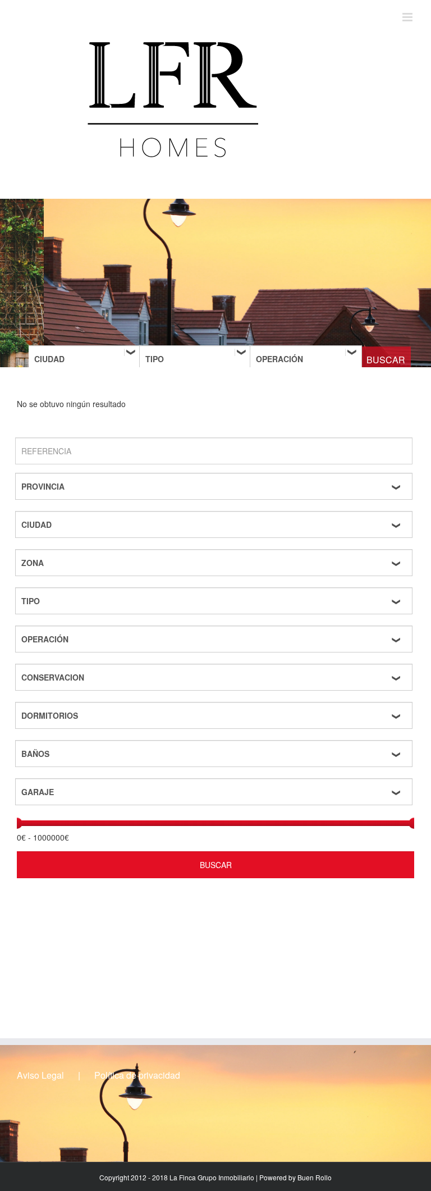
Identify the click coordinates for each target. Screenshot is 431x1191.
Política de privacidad (137, 1075)
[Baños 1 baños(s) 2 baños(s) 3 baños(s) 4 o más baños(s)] (215, 753)
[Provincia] (215, 486)
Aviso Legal (40, 1075)
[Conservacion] (215, 677)
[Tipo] (195, 358)
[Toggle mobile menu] (408, 17)
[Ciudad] (84, 358)
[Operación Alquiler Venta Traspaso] (305, 358)
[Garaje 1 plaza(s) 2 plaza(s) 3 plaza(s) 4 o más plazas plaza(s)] (215, 791)
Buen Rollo (314, 1177)
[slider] (16, 823)
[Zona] (215, 562)
